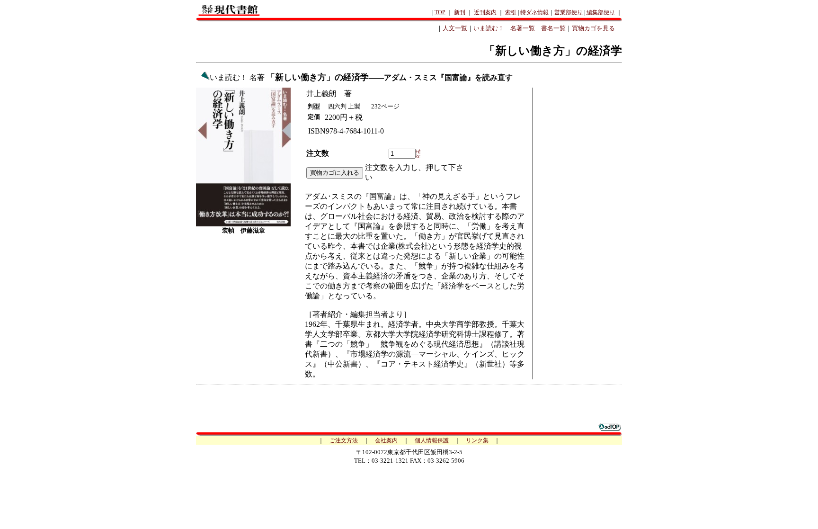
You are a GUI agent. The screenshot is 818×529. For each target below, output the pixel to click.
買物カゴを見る (593, 28)
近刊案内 (485, 12)
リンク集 (477, 440)
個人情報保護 (432, 440)
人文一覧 (455, 28)
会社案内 (386, 440)
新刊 (459, 12)
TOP (440, 12)
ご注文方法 (343, 440)
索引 (510, 12)
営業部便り (568, 12)
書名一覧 (553, 28)
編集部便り (601, 12)
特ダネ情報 (534, 12)
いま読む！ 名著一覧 (504, 28)
